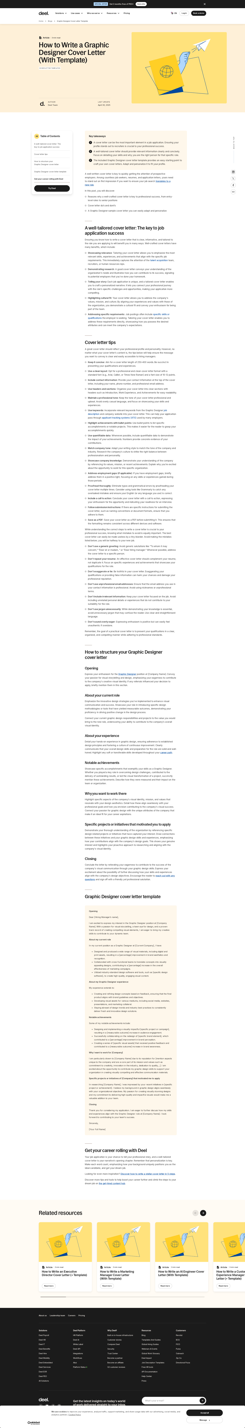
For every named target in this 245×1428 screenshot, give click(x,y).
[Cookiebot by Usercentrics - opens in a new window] (34, 1423)
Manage (203, 1420)
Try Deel (52, 188)
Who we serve (93, 13)
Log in (184, 13)
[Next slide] (203, 1213)
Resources (111, 13)
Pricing (127, 13)
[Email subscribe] (202, 1400)
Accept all (204, 1413)
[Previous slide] (195, 1213)
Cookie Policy (74, 1415)
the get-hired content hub (112, 1183)
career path (166, 752)
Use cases (75, 13)
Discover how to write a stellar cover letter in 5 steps (148, 1174)
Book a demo (198, 13)
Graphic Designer (127, 674)
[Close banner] (204, 4)
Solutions (59, 13)
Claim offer (141, 4)
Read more (48, 1286)
